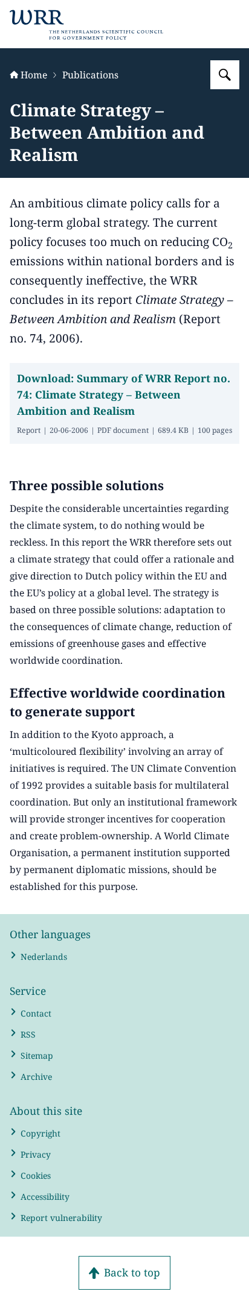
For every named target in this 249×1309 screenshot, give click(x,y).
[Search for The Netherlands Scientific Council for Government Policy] (224, 74)
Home (34, 74)
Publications (90, 74)
